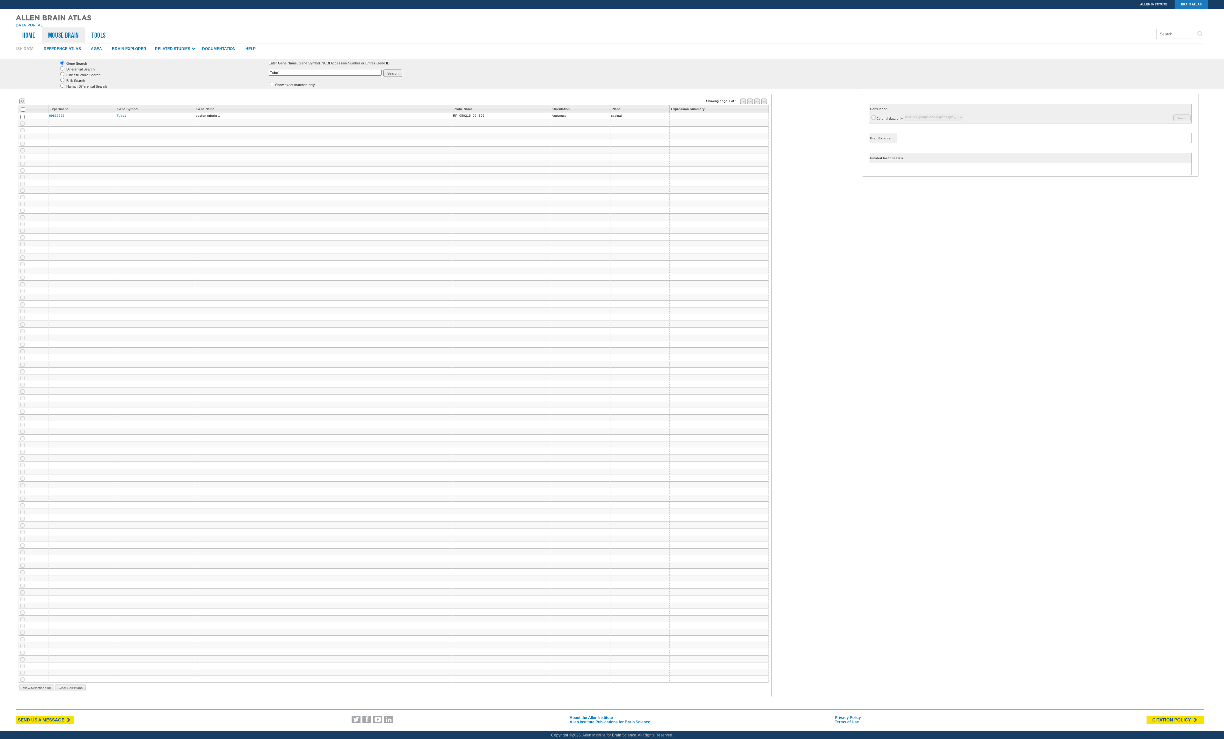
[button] (392, 73)
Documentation (219, 49)
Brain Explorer (129, 49)
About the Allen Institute (591, 717)
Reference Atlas (62, 49)
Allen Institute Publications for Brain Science (610, 722)
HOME (28, 35)
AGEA (96, 49)
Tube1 (121, 115)
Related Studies (173, 49)
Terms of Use (847, 722)
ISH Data (25, 49)
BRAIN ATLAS (1191, 4)
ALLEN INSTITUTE (1153, 4)
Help (250, 49)
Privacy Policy (848, 717)
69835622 (56, 115)
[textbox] (325, 73)
